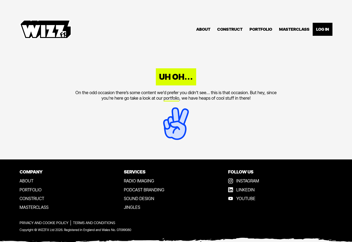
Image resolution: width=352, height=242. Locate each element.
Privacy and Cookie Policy (44, 223)
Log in (322, 29)
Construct (230, 29)
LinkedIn (245, 189)
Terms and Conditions (94, 223)
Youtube (245, 198)
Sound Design (139, 198)
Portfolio (261, 29)
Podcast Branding (144, 189)
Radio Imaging (139, 180)
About (203, 29)
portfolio (171, 98)
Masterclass (294, 29)
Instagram (247, 180)
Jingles (132, 207)
